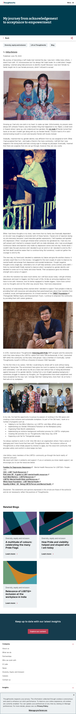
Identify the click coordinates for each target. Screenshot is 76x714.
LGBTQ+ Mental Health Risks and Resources (20, 479)
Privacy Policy (42, 706)
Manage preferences (38, 710)
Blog (52, 45)
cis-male (52, 129)
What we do (6, 652)
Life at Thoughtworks (38, 45)
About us (5, 648)
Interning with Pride (40, 353)
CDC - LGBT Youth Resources (14, 472)
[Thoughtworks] (9, 3)
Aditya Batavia (11, 52)
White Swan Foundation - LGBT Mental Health (21, 482)
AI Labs (5, 664)
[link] (38, 631)
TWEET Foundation (60, 293)
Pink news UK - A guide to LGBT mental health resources (25, 474)
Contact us (6, 680)
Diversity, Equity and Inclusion (13, 672)
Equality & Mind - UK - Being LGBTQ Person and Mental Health (27, 484)
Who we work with (9, 660)
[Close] (74, 695)
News (4, 668)
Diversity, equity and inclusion (15, 45)
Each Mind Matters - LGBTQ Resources (18, 477)
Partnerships (6, 656)
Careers (5, 676)
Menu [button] (69, 2)
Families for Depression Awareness (17, 467)
